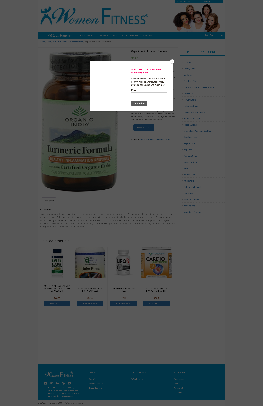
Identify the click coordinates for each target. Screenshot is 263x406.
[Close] (172, 61)
